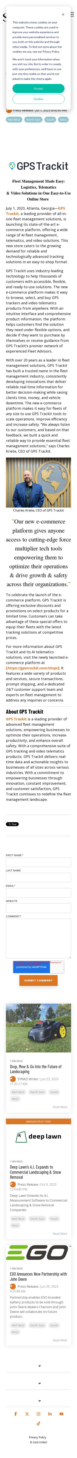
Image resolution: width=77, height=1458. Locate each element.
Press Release (23, 110)
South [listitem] (54, 1092)
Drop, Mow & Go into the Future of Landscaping (36, 1069)
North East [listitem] (37, 1092)
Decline (38, 99)
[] (32, 668)
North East (33, 119)
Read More (60, 1107)
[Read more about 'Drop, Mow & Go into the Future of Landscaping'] (38, 1028)
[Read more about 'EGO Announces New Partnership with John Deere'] (38, 1252)
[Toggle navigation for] (38, 1368)
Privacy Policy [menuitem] (37, 1437)
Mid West (14, 119)
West (63, 119)
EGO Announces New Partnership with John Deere (38, 1276)
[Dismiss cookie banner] (63, 15)
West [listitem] (15, 1099)
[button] (71, 14)
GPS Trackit (16, 719)
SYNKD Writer (27, 1079)
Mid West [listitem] (18, 1092)
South (50, 119)
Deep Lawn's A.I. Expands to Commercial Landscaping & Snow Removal (35, 1172)
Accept (38, 88)
